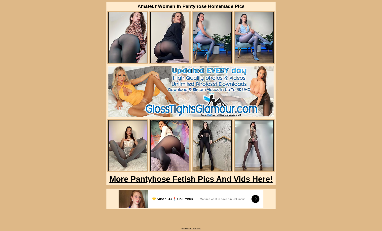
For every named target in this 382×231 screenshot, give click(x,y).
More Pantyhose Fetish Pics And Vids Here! (191, 179)
